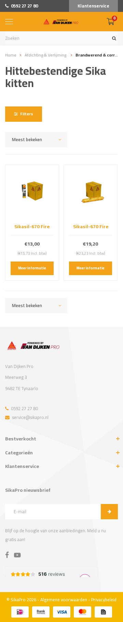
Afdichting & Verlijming (46, 55)
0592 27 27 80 (24, 6)
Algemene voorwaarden (63, 599)
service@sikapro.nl (30, 417)
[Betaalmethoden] (20, 612)
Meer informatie (32, 268)
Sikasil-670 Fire (32, 226)
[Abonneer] (109, 511)
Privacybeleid (104, 599)
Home (10, 55)
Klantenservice (93, 6)
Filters (26, 114)
